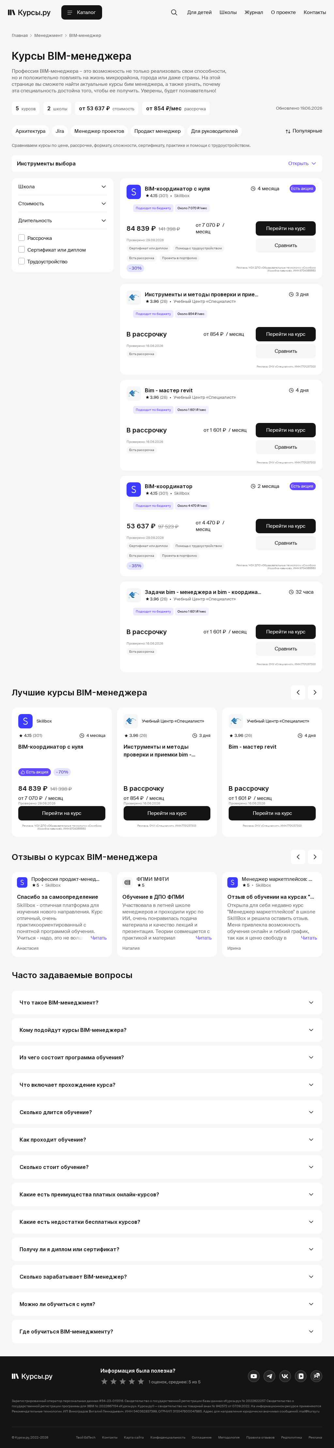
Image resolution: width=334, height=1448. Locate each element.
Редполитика (291, 1437)
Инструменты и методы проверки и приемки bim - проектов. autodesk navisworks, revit (166, 750)
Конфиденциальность (167, 1437)
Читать (99, 938)
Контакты (315, 12)
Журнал (254, 12)
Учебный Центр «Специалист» (205, 301)
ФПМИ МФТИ (153, 879)
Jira (60, 131)
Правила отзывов (260, 1437)
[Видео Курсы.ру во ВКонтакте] (301, 1376)
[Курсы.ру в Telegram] (269, 1376)
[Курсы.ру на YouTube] (254, 1376)
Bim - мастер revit (169, 390)
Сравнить (286, 245)
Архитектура (30, 131)
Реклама (315, 1437)
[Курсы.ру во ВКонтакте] (285, 1376)
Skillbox (182, 195)
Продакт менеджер (157, 131)
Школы (228, 12)
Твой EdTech (86, 1437)
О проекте (283, 12)
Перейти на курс (285, 228)
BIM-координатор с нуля (177, 188)
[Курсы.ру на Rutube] (316, 1376)
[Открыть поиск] (174, 12)
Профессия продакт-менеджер (68, 879)
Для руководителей (214, 131)
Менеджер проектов (99, 131)
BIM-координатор (168, 486)
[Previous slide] (298, 692)
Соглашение (202, 1437)
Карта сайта (134, 1437)
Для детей (199, 12)
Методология (229, 1437)
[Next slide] (315, 692)
